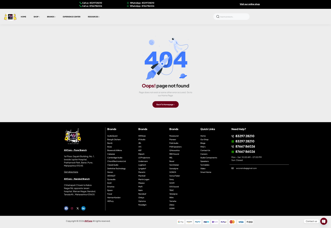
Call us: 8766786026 (92, 6)
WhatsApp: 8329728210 (142, 2)
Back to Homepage (165, 104)
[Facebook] (66, 208)
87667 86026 (245, 146)
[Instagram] (72, 208)
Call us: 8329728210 (92, 2)
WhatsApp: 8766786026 (142, 6)
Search (218, 17)
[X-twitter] (77, 208)
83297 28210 (244, 136)
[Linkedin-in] (83, 208)
